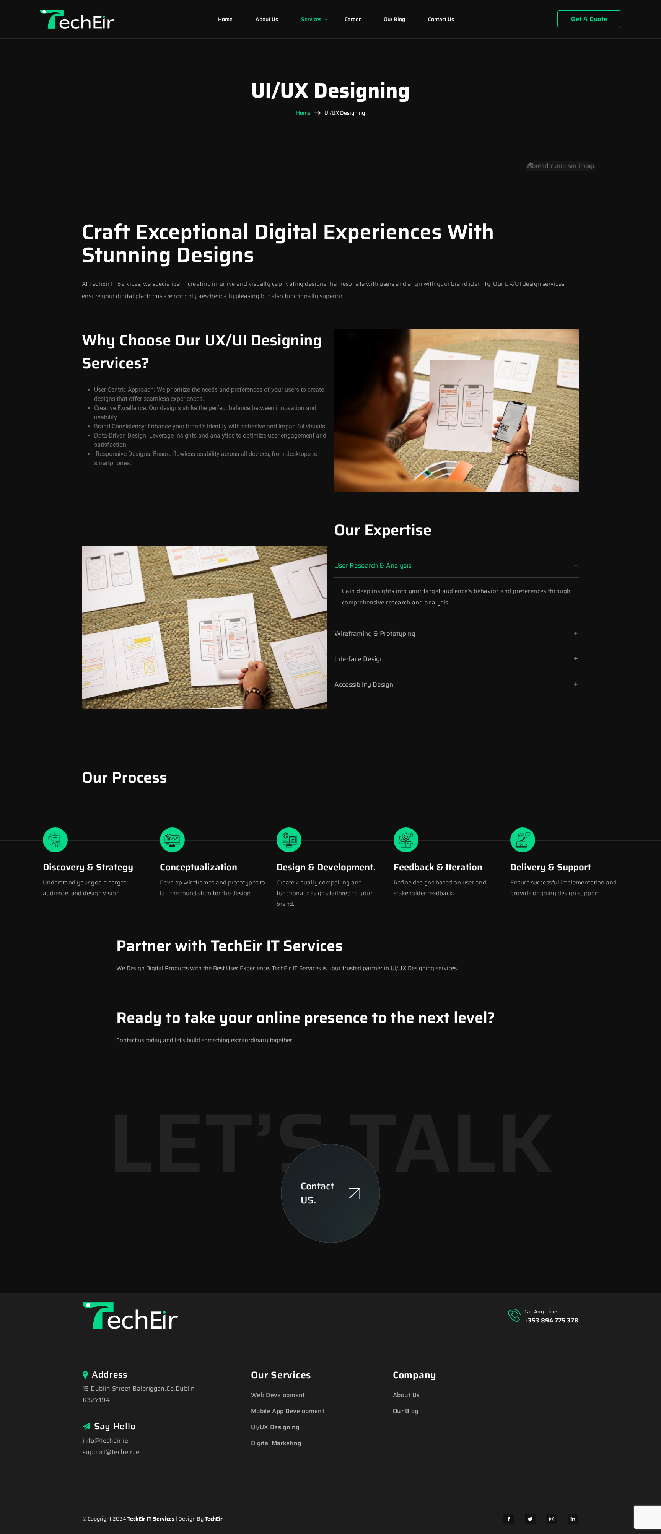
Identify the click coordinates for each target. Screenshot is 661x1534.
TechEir (214, 1518)
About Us (267, 19)
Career (353, 19)
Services (311, 19)
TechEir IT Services (150, 1518)
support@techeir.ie (111, 1452)
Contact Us (441, 19)
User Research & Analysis (372, 565)
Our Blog (394, 19)
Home (225, 19)
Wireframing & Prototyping (374, 633)
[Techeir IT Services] (77, 18)
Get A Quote (589, 19)
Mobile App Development (287, 1411)
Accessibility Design (363, 684)
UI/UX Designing (275, 1427)
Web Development (278, 1395)
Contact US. (317, 1193)
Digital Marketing (276, 1443)
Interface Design (359, 659)
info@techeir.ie (105, 1440)
